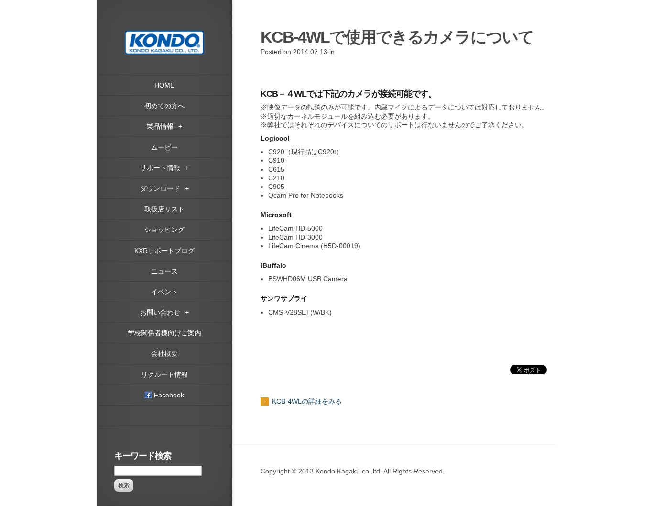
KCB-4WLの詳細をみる (307, 401)
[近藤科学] (164, 35)
